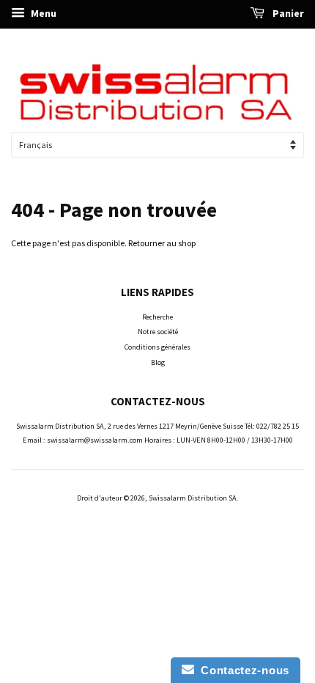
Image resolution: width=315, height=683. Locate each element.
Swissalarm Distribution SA (193, 498)
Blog (158, 362)
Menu (42, 13)
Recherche (157, 317)
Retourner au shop (162, 242)
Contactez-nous (241, 670)
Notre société (158, 331)
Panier (287, 13)
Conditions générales (157, 347)
